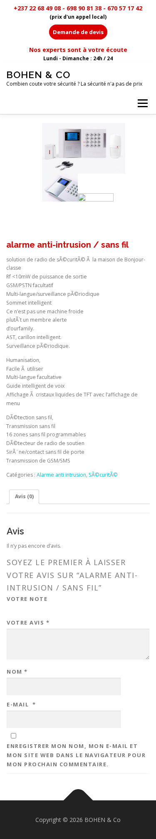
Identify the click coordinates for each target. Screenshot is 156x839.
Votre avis (28, 622)
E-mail (21, 704)
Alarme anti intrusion (61, 474)
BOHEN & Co (38, 74)
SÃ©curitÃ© (103, 474)
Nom (17, 671)
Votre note (27, 599)
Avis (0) (24, 496)
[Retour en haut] (78, 800)
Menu (142, 103)
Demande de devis (78, 32)
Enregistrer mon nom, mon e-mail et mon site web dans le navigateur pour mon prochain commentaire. (76, 755)
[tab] (24, 497)
